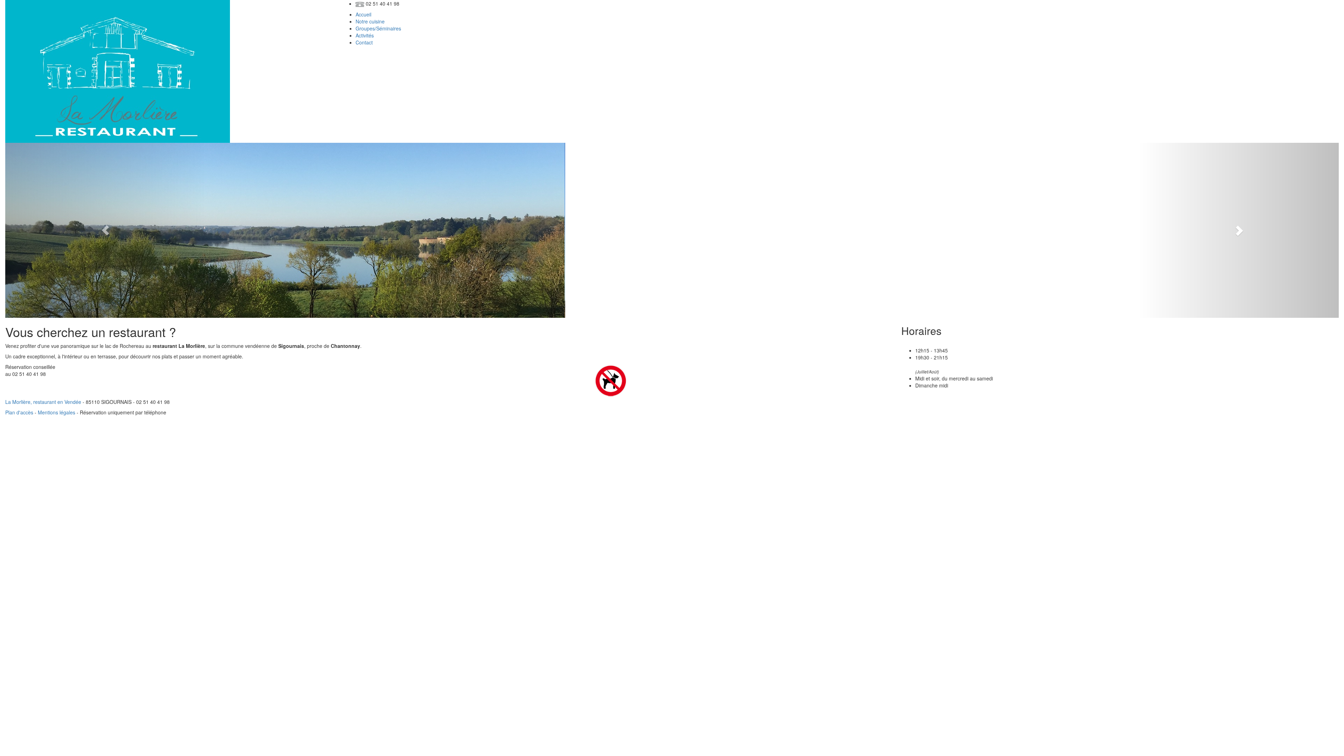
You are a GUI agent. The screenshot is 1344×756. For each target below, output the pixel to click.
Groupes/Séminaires (378, 28)
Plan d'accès (19, 412)
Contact (364, 42)
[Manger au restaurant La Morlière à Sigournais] (117, 70)
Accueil (363, 14)
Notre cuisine (370, 21)
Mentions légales (56, 412)
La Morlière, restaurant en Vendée (43, 401)
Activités (365, 35)
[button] (105, 230)
